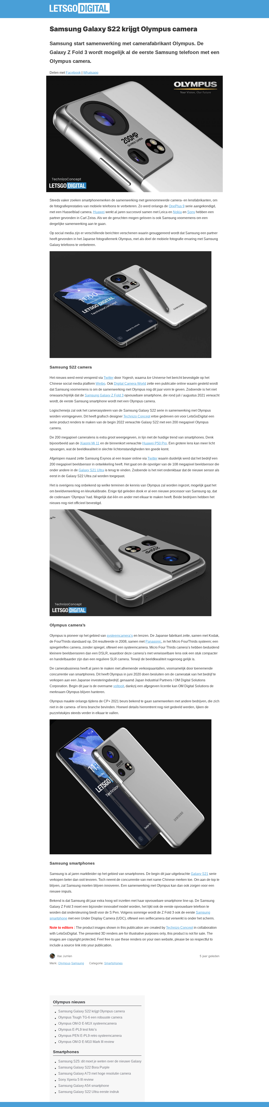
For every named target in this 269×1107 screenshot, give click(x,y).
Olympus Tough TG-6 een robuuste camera (90, 1017)
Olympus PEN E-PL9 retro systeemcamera (90, 1035)
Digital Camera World (130, 383)
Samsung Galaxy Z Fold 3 (104, 395)
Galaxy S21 (199, 874)
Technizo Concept (136, 416)
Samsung (77, 963)
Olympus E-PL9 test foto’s (77, 1029)
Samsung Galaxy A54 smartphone (83, 1085)
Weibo (100, 383)
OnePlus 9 (177, 206)
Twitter (108, 377)
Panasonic (153, 641)
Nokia (177, 212)
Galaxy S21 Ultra (91, 470)
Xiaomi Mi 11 (89, 443)
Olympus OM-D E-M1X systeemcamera (87, 1023)
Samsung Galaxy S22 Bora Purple (83, 1067)
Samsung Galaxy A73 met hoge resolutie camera (94, 1073)
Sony (191, 212)
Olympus (64, 963)
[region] (97, 976)
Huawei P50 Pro (154, 443)
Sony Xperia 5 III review (76, 1079)
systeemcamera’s (120, 635)
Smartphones (113, 963)
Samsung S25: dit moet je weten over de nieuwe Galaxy (99, 1061)
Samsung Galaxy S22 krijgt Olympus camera (91, 1011)
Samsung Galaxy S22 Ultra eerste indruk (88, 1092)
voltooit (118, 686)
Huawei (99, 212)
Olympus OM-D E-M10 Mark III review (86, 1042)
